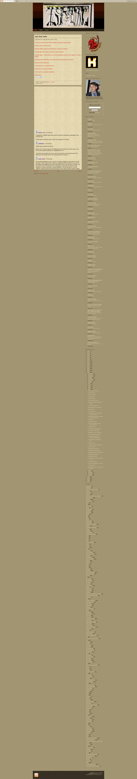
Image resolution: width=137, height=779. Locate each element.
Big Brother (88, 511)
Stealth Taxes (89, 728)
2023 (88, 351)
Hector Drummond (92, 226)
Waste (87, 752)
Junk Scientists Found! (93, 400)
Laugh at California (90, 632)
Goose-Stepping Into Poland (94, 434)
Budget (87, 519)
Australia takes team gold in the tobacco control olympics (49, 51)
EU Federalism (89, 580)
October (90, 377)
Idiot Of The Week (90, 608)
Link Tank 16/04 (41, 36)
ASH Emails (88, 492)
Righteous (88, 700)
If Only (87, 610)
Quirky (87, 693)
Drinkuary (88, 562)
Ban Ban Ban (89, 501)
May (89, 387)
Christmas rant (90, 287)
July (89, 383)
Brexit (87, 517)
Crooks (87, 544)
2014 (88, 366)
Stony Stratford (89, 729)
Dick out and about (90, 554)
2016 (88, 363)
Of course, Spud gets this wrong (94, 130)
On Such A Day (91, 396)
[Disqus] (58, 107)
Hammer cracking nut (90, 600)
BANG (87, 502)
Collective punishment (91, 534)
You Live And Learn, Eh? (93, 405)
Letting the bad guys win (91, 635)
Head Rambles (91, 185)
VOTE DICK (88, 751)
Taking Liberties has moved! (93, 214)
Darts (87, 549)
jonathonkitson (91, 335)
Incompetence (89, 613)
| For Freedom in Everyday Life (94, 171)
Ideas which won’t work (92, 323)
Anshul (100, 774)
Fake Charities (89, 585)
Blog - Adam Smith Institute (94, 145)
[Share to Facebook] (40, 77)
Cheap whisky (90, 167)
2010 (88, 477)
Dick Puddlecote (53, 6)
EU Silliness (88, 582)
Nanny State (88, 660)
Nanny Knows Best (92, 176)
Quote (87, 695)
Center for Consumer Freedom (94, 304)
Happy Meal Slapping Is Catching (95, 452)
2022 (88, 353)
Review (87, 698)
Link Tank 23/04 (91, 411)
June (89, 385)
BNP (87, 516)
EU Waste (88, 584)
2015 (88, 364)
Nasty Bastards (89, 661)
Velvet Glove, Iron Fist (92, 162)
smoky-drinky (89, 721)
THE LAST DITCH (91, 157)
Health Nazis (88, 603)
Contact (46, 30)
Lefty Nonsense (89, 633)
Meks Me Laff (89, 651)
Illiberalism (88, 612)
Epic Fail (88, 575)
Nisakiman (90, 294)
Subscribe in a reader (90, 75)
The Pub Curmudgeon (92, 198)
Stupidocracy (89, 731)
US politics (88, 749)
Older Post (80, 171)
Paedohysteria (89, 676)
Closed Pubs (90, 194)
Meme (87, 653)
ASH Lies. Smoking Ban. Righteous (93, 496)
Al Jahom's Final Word (93, 241)
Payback (88, 678)
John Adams (90, 327)
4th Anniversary (91, 209)
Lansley (87, 630)
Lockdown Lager (91, 252)
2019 (88, 357)
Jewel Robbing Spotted (91, 622)
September (90, 379)
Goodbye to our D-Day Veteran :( (94, 332)
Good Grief (88, 592)
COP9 (87, 540)
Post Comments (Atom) (43, 173)
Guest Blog (88, 597)
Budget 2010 (88, 521)
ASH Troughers (89, 497)
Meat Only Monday (90, 650)
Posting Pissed (89, 688)
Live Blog (88, 643)
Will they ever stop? (90, 756)
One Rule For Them (90, 671)
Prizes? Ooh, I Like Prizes (93, 430)
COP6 (87, 535)
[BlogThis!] (37, 77)
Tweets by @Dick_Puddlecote (92, 70)
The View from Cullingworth (94, 231)
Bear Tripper (88, 506)
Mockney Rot (91, 409)
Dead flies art (38, 75)
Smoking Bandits (91, 295)
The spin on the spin (91, 261)
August (90, 381)
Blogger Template (94, 774)
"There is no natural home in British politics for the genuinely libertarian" (53, 42)
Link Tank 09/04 (91, 446)
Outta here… (90, 242)
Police (87, 683)
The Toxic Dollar (91, 398)
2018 (88, 359)
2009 (88, 479)
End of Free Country (90, 572)
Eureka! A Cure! (91, 443)
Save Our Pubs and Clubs (91, 705)
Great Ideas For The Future (92, 595)
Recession (88, 696)
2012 (88, 370)
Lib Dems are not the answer (92, 638)
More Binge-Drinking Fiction (94, 450)
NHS (87, 663)
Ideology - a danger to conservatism (94, 291)
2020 (88, 355)
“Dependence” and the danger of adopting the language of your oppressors (94, 271)
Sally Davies (88, 703)
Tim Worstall (90, 129)
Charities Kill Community (91, 527)
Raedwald (90, 260)
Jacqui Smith (88, 620)
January (90, 474)
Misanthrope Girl (91, 322)
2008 (88, 480)
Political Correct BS (90, 685)
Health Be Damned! (92, 456)
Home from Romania (92, 159)
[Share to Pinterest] (42, 77)
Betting (87, 507)
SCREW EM (88, 708)
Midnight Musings (91, 264)
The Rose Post (91, 290)
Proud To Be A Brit (92, 394)
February (90, 472)
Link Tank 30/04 (91, 392)
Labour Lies (88, 628)
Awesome (88, 499)
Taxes (87, 736)
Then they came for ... (90, 739)
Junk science (89, 623)
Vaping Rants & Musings (93, 221)
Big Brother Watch (92, 140)
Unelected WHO (89, 747)
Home (35, 30)
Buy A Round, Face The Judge (94, 432)
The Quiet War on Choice (92, 146)
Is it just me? (88, 617)
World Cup (88, 761)
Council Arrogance (90, 542)
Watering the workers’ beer (93, 199)
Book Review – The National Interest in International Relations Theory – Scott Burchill (95, 338)
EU (86, 577)
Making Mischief (89, 648)
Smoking (88, 718)
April (89, 389)
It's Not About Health (90, 618)
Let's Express (91, 251)
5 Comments (52, 82)
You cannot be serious (91, 764)
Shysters (88, 713)
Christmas (88, 530)
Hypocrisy (88, 607)
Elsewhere (88, 570)
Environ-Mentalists (90, 574)
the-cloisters (99, 773)
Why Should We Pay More (91, 754)
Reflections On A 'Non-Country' (94, 407)
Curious (87, 547)
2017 (88, 361)
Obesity (87, 668)
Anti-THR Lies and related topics (95, 269)
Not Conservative (91, 222)
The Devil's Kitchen (92, 275)
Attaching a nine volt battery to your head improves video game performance (54, 59)
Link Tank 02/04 (91, 465)
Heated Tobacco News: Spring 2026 (94, 182)
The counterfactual (92, 203)
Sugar (87, 734)
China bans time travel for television (44, 68)
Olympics (88, 670)
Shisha (87, 711)
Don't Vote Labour (90, 559)
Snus (87, 723)
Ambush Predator (92, 133)
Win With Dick (89, 757)
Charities (88, 526)
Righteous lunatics (90, 701)
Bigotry (87, 514)
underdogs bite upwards (93, 166)
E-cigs (87, 567)
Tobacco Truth (91, 246)
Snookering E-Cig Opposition (94, 428)
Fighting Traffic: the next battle (93, 328)
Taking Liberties (91, 212)
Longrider (90, 119)
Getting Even (88, 590)
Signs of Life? (89, 716)
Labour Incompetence (90, 627)
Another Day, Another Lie (93, 448)
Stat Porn (88, 726)
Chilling (87, 529)
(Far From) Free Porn (92, 461)
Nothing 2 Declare (92, 331)
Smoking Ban (89, 719)
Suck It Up (88, 733)
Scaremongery (89, 706)
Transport (88, 744)
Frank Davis (90, 208)
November (90, 376)
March (89, 471)
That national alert (91, 163)
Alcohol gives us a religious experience (44, 72)
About (41, 30)
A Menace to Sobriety (92, 286)
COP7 (87, 537)
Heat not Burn (89, 605)
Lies (87, 640)
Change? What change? (91, 524)
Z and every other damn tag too (92, 766)
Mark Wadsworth (91, 217)
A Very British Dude (92, 317)
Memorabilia (88, 655)
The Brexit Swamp (91, 282)
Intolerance (88, 615)
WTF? (87, 762)
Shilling (87, 709)
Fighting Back (89, 588)
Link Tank (41, 83)
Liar (87, 637)
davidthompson (91, 237)
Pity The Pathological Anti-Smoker (95, 463)
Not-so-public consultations (92, 665)
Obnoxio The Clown (92, 299)
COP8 (87, 539)
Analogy (88, 491)
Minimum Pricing (89, 656)
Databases (88, 550)
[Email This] (36, 77)
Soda (87, 724)
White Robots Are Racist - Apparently (95, 177)
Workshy (88, 759)
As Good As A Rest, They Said (93, 238)
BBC (87, 504)
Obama (87, 666)
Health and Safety (90, 602)
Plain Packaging (89, 681)
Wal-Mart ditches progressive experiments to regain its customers (51, 48)
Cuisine (87, 545)
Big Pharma (88, 512)
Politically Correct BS (90, 686)
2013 (88, 368)
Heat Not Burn (91, 181)
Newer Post (36, 171)
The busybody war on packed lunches (44, 65)
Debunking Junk (89, 552)
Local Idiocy (88, 645)
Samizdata (90, 123)
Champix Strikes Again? (93, 454)
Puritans (88, 691)
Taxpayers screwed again (91, 738)
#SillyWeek (88, 487)
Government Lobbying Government (93, 593)
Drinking (88, 560)
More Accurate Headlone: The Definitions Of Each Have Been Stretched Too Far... (93, 135)
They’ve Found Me (91, 120)
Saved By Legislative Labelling (95, 444)
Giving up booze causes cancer (43, 45)
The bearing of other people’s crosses (95, 186)
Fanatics (88, 587)
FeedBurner (97, 112)
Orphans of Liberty (92, 256)
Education (88, 569)
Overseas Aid (89, 675)
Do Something (89, 557)
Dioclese (90, 189)
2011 (88, 372)
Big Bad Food (89, 509)
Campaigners (89, 522)
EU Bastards (88, 579)
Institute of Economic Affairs (94, 150)
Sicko (87, 714)
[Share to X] (39, 77)
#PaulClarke (88, 486)
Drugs (87, 565)
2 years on (90, 218)
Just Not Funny (89, 625)
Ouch (87, 673)
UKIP (87, 746)
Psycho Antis (88, 690)
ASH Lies (88, 494)
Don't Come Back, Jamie (93, 390)
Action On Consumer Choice (92, 489)
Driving (87, 564)
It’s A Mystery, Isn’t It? (92, 257)
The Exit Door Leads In (93, 342)
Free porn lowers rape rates (42, 62)
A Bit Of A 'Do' (91, 419)
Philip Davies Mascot (90, 680)
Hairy (87, 598)
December (90, 374)
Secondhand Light (92, 421)
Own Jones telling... (91, 277)
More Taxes (88, 658)
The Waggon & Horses (92, 195)
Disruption (88, 555)
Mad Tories (88, 647)
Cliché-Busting (89, 532)
